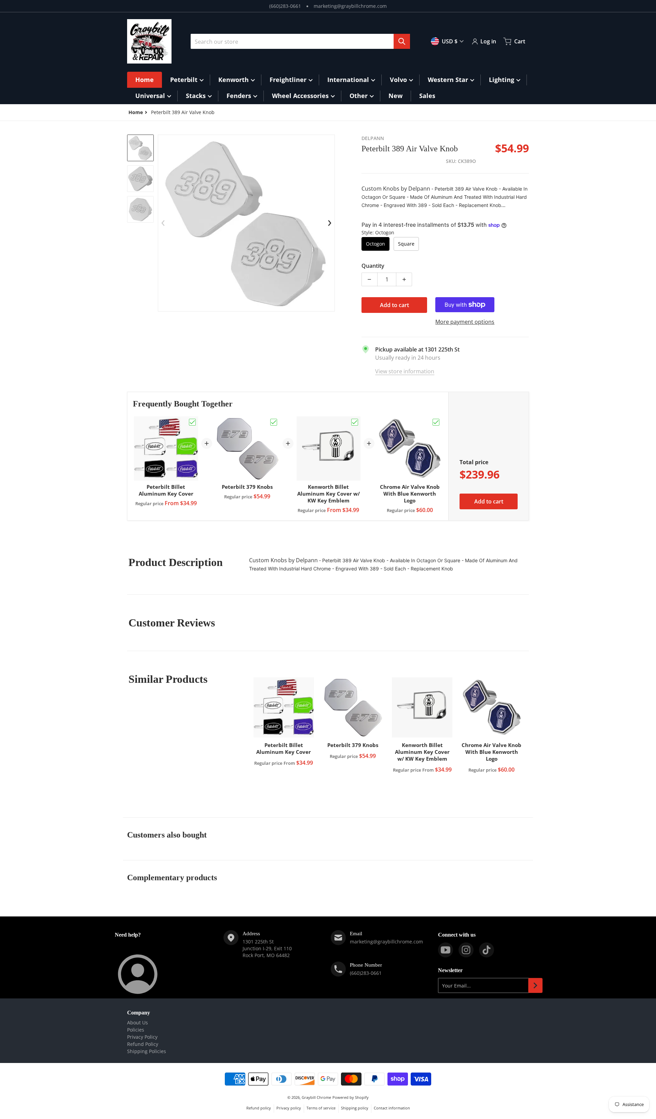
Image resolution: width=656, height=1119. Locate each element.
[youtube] (445, 949)
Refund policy (258, 1107)
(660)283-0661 (285, 6)
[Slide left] (163, 223)
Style (377, 232)
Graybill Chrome (316, 1097)
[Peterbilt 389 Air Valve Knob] (140, 148)
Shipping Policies (146, 1051)
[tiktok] (486, 949)
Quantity (372, 266)
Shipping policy (354, 1107)
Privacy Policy (142, 1037)
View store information (404, 371)
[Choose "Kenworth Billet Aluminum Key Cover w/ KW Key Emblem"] (354, 422)
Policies (135, 1029)
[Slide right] (329, 223)
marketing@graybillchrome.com (350, 6)
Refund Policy (142, 1044)
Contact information (392, 1107)
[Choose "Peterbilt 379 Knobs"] (273, 422)
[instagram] (466, 949)
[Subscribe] (535, 985)
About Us (137, 1022)
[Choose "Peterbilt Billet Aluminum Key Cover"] (192, 422)
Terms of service (321, 1107)
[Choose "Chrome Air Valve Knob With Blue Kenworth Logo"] (436, 422)
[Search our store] (402, 41)
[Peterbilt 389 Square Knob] (140, 178)
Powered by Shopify (350, 1097)
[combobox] (300, 41)
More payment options (464, 322)
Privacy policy (288, 1107)
